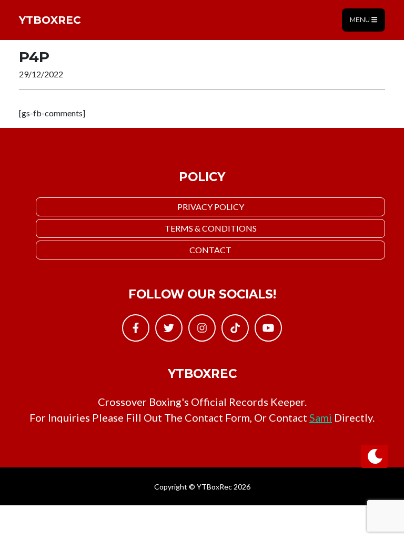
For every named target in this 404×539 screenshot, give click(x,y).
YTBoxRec (50, 20)
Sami (320, 417)
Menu (360, 20)
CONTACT (210, 250)
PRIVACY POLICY (210, 207)
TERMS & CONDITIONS (211, 228)
